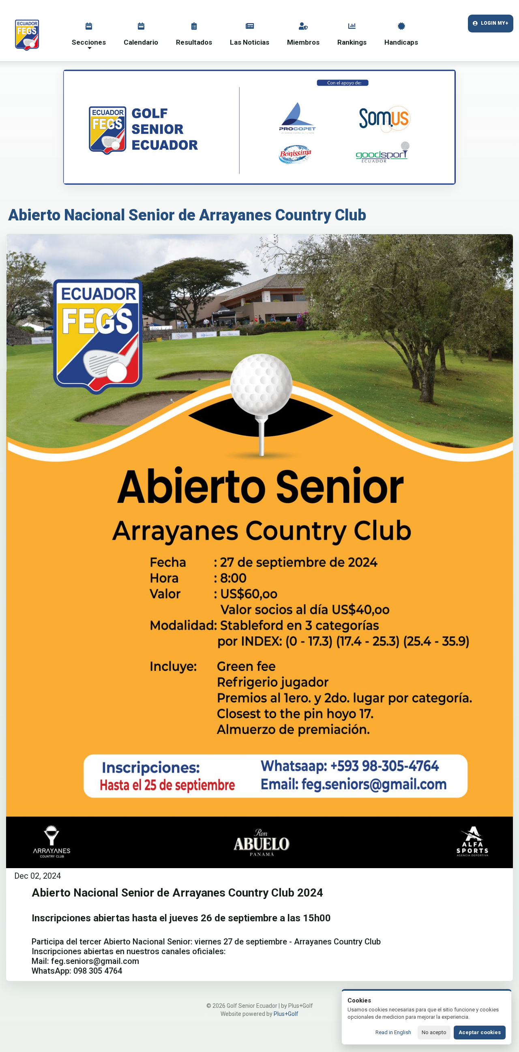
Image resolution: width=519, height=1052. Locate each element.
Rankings (352, 42)
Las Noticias (249, 42)
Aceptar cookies (480, 1032)
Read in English (393, 1032)
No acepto (434, 1032)
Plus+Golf (286, 1014)
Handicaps (401, 42)
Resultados (194, 42)
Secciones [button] (89, 42)
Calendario (141, 42)
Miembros (303, 42)
